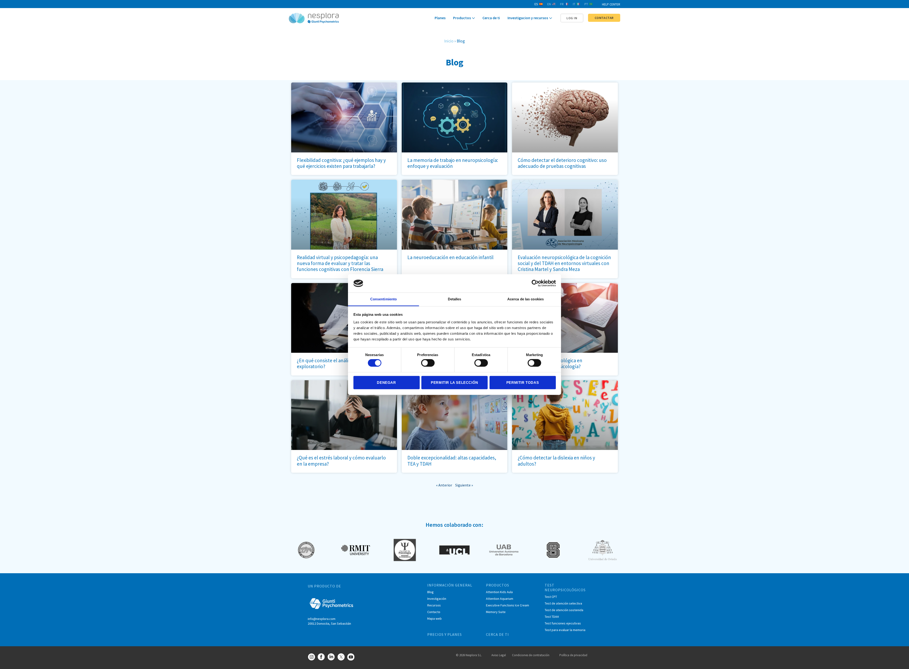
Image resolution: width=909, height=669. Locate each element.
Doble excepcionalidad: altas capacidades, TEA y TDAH (451, 460)
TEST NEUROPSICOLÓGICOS (565, 587)
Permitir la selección (454, 382)
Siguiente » (464, 485)
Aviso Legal (498, 655)
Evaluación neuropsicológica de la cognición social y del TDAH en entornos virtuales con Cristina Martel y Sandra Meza (564, 263)
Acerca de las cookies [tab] (525, 299)
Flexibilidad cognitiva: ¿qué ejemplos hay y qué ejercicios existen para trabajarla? (341, 163)
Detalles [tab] (454, 299)
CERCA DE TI (497, 634)
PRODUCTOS (497, 585)
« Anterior (444, 485)
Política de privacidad (573, 655)
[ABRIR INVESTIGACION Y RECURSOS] (550, 18)
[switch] (428, 363)
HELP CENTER (611, 4)
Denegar (386, 382)
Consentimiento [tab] (383, 299)
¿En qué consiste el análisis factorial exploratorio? (334, 363)
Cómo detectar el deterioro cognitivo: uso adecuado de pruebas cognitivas (562, 163)
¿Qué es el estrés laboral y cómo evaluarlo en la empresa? (341, 460)
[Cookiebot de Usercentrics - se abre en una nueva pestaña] (535, 283)
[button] (572, 18)
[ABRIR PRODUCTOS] (473, 18)
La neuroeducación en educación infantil (450, 257)
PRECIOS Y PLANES (444, 634)
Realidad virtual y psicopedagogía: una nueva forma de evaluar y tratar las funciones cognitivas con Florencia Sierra (340, 263)
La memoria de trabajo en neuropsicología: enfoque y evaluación (452, 163)
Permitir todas (522, 382)
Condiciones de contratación (530, 655)
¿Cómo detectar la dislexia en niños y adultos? (556, 460)
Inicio (449, 41)
